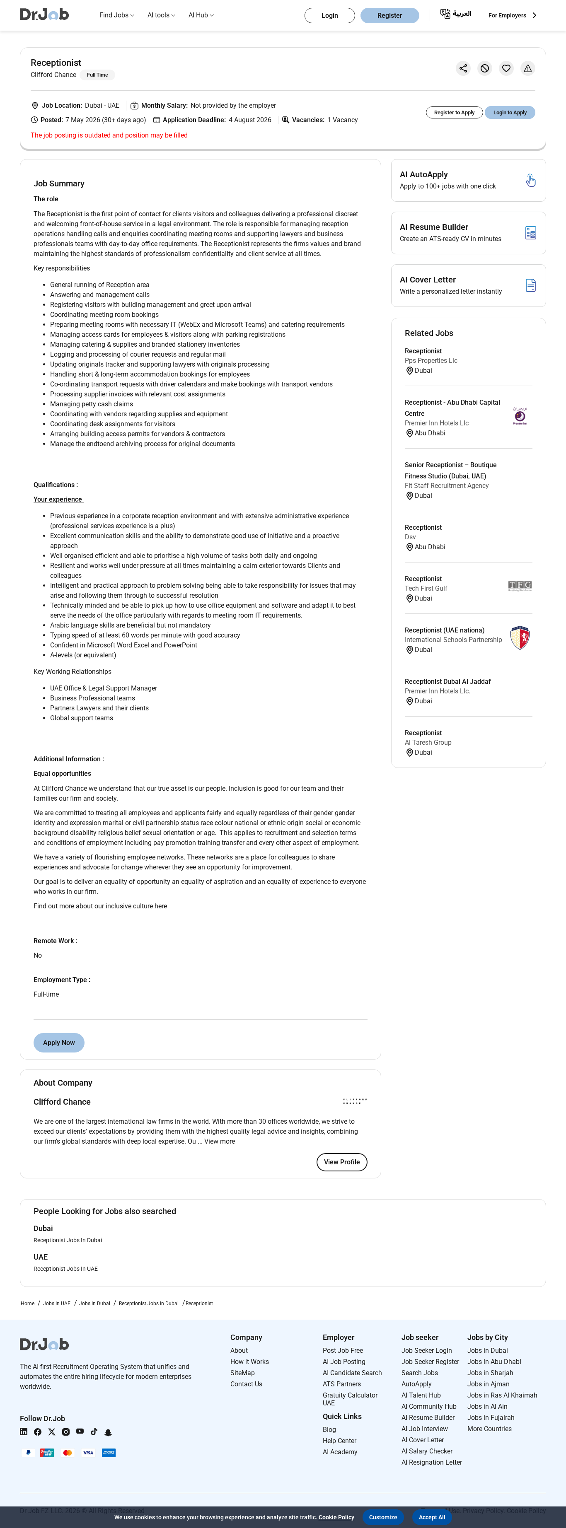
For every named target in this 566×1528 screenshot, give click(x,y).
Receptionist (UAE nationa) (445, 630)
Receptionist (423, 351)
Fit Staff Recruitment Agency (447, 486)
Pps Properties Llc (431, 360)
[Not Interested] (485, 68)
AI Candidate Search (352, 1373)
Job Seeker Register (430, 1362)
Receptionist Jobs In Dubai (68, 1240)
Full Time (97, 75)
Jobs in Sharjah (490, 1373)
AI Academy (340, 1452)
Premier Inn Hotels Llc (437, 423)
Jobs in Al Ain (487, 1406)
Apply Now (59, 1043)
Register (389, 15)
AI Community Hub (429, 1406)
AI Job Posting (344, 1362)
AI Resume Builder (428, 1418)
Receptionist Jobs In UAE (66, 1268)
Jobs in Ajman (488, 1384)
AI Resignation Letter (432, 1462)
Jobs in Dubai (487, 1350)
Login (330, 15)
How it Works (249, 1362)
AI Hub (198, 15)
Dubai (94, 105)
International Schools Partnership (453, 640)
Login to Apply (510, 112)
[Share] (463, 68)
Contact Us (246, 1384)
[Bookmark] (506, 68)
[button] (383, 1517)
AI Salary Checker (427, 1451)
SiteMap (242, 1373)
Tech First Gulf (426, 588)
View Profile (342, 1162)
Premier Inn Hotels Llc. (437, 691)
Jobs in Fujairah (491, 1418)
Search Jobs (420, 1373)
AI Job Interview (425, 1429)
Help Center (339, 1441)
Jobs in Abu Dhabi (494, 1362)
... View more (216, 1141)
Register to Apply (454, 112)
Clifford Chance (53, 75)
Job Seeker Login (427, 1350)
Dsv (410, 537)
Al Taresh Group (428, 742)
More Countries (489, 1429)
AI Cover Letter (423, 1440)
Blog (329, 1430)
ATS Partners (342, 1384)
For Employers (507, 15)
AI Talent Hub (421, 1395)
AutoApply (417, 1384)
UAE (113, 105)
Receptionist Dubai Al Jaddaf (448, 682)
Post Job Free (343, 1350)
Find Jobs (113, 15)
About (239, 1350)
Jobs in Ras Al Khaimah (502, 1395)
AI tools (158, 15)
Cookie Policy (336, 1517)
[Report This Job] (528, 68)
